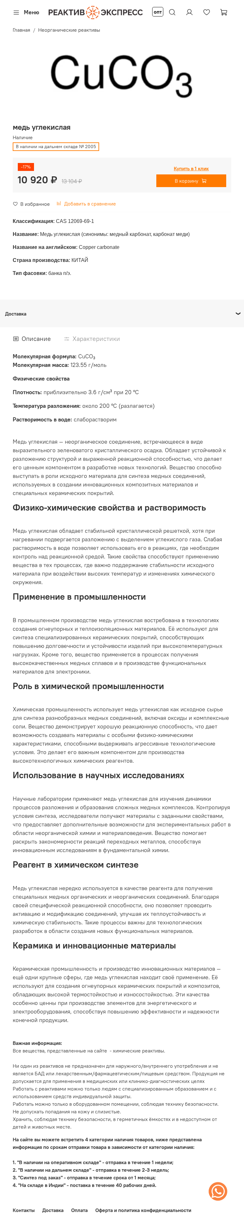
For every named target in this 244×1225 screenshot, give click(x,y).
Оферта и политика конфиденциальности (143, 1210)
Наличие (23, 137)
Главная (21, 30)
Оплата (79, 1210)
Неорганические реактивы (69, 30)
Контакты (24, 1210)
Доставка (53, 1210)
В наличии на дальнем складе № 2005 (56, 146)
